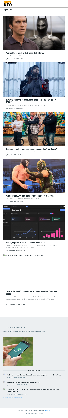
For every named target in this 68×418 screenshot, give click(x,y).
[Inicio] (7, 3)
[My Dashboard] (56, 4)
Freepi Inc (47, 410)
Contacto (40, 413)
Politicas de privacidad (31, 413)
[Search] (58, 4)
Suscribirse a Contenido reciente (12, 397)
